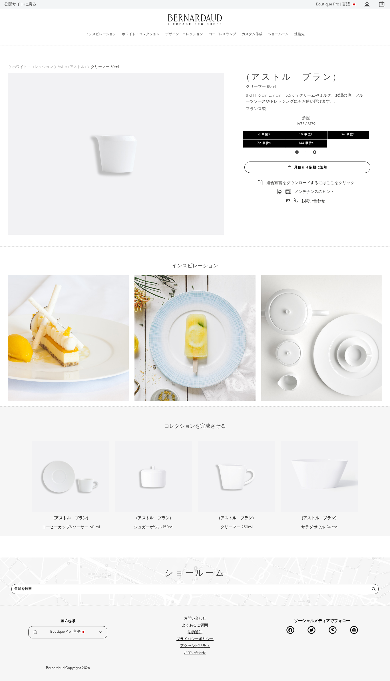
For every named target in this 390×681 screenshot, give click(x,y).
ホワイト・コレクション (141, 34)
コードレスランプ (222, 34)
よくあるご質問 (195, 625)
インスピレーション (100, 34)
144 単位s (306, 143)
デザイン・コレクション (184, 34)
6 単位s (264, 134)
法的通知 (195, 632)
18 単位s (306, 134)
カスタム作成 (252, 34)
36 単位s (348, 134)
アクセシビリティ (195, 646)
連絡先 (299, 34)
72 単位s (264, 143)
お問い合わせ (195, 618)
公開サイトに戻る (20, 4)
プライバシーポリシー (195, 639)
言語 (333, 4)
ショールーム (278, 34)
